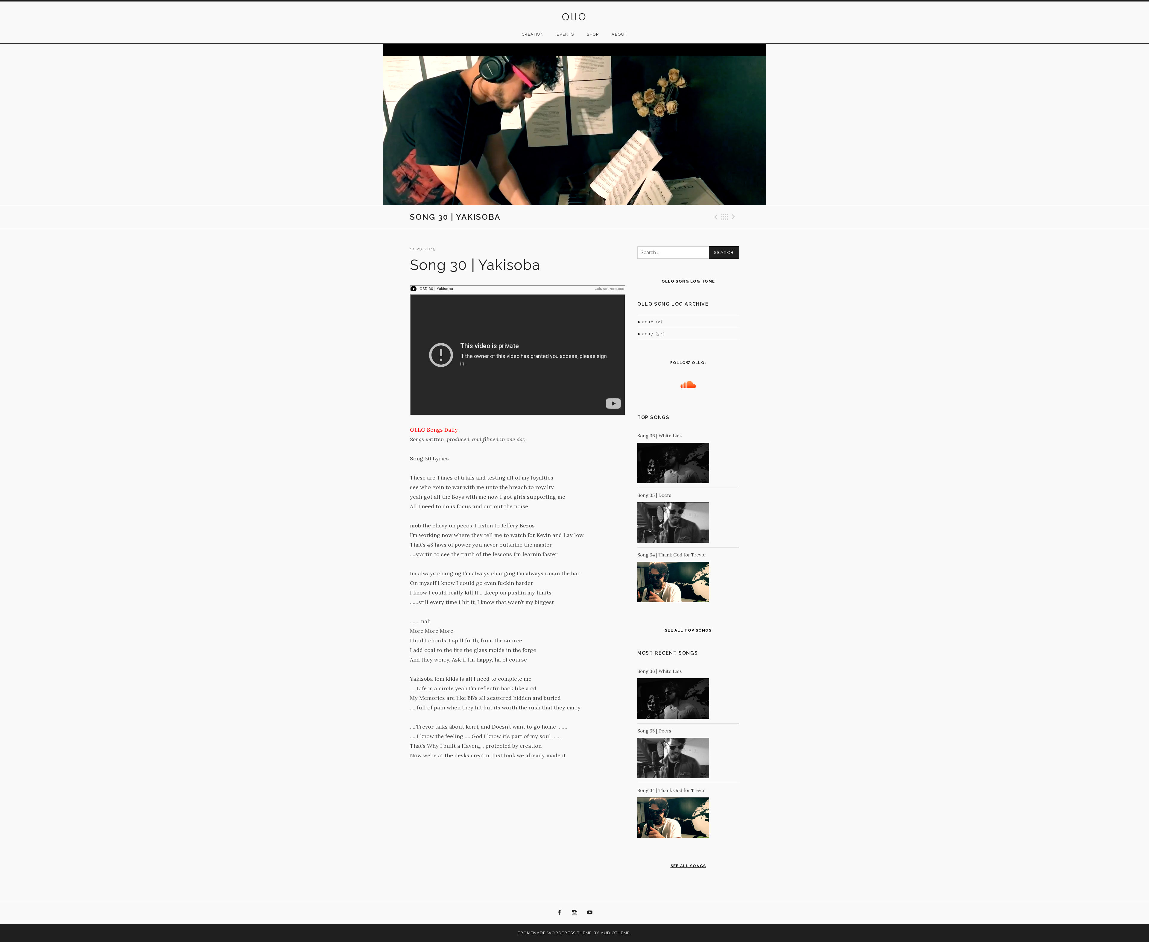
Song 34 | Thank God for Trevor (671, 555)
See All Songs (688, 866)
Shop (593, 34)
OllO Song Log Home (688, 281)
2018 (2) (650, 322)
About (619, 34)
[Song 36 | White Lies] (673, 464)
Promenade (532, 933)
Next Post (734, 217)
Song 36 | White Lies (659, 436)
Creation (533, 34)
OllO (574, 17)
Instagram (574, 912)
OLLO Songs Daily (434, 429)
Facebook (559, 912)
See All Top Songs (688, 630)
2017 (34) (651, 334)
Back (724, 217)
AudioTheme (615, 933)
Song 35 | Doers (654, 495)
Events (565, 34)
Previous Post (715, 217)
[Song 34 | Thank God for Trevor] (673, 583)
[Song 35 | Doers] (673, 523)
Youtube (589, 912)
